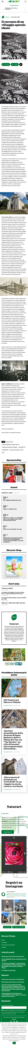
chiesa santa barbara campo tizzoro (10, 444)
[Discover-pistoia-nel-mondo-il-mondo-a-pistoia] (14, 1)
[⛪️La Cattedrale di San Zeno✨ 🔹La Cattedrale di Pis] (20, 906)
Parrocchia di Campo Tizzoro (16, 450)
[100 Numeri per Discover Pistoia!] (14, 688)
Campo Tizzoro (9, 442)
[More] (20, 64)
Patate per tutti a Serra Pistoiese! (11, 8)
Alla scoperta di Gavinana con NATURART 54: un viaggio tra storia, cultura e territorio (13, 781)
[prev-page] (3, 9)
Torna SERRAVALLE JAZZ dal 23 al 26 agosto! (13, 959)
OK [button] (14, 1043)
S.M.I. (3, 452)
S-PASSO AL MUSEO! (7, 588)
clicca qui (15, 1034)
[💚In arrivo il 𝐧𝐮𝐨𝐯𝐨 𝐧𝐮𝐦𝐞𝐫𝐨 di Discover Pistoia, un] (7, 906)
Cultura (5, 55)
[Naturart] (3, 17)
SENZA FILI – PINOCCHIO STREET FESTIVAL (13, 603)
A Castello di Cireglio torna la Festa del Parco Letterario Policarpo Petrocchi (12, 593)
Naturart (7, 17)
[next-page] (25, 9)
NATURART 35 (22, 447)
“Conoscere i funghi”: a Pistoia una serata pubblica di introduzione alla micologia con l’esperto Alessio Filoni (13, 966)
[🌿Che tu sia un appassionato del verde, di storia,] (20, 918)
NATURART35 (5, 450)
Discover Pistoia (8, 705)
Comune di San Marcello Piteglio (9, 447)
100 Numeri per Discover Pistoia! (12, 701)
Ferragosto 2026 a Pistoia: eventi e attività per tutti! (13, 598)
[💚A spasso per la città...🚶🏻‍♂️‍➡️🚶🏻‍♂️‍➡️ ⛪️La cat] (7, 918)
